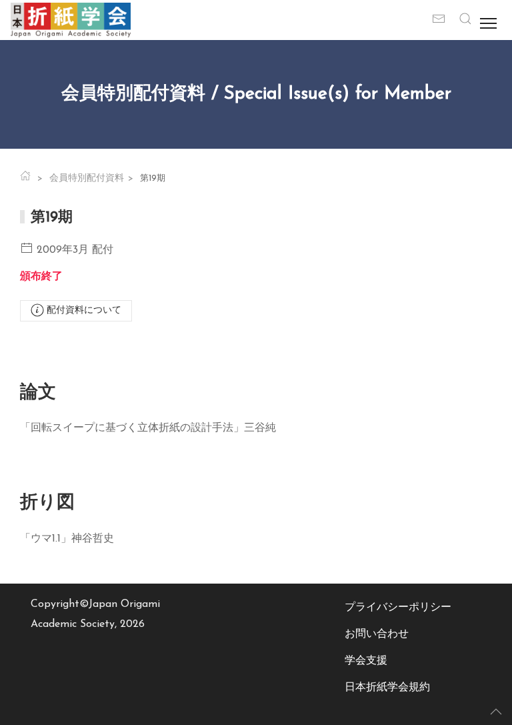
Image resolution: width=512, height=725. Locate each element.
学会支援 (366, 661)
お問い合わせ (377, 634)
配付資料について (82, 311)
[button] (465, 20)
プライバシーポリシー (398, 607)
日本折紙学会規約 (387, 687)
